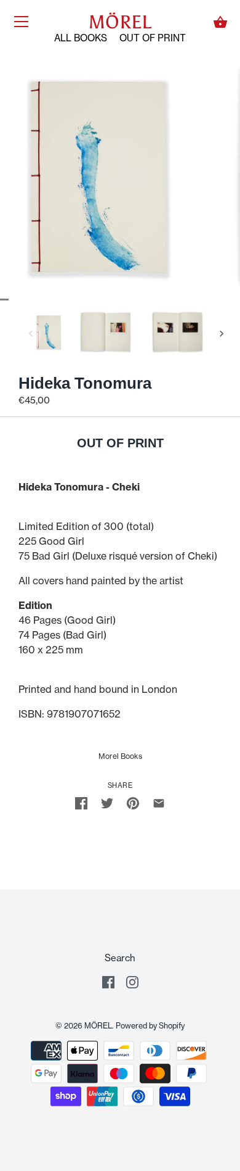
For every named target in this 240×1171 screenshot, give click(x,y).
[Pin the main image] (133, 802)
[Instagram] (132, 981)
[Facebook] (108, 981)
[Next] (221, 333)
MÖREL (120, 22)
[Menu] (21, 24)
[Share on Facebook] (81, 802)
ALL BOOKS (80, 38)
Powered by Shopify (150, 1025)
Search (120, 958)
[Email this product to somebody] (159, 802)
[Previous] (30, 333)
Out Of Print (152, 38)
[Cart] (220, 22)
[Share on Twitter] (107, 802)
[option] (48, 334)
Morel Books (120, 756)
